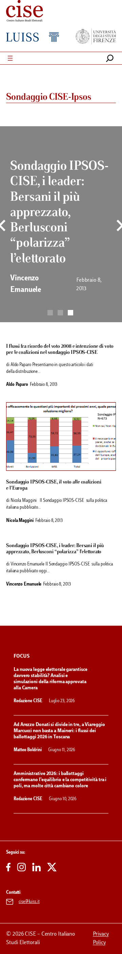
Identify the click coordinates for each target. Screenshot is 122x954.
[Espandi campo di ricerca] (110, 58)
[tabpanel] (61, 228)
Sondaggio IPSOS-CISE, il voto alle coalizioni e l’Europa (53, 485)
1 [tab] (50, 312)
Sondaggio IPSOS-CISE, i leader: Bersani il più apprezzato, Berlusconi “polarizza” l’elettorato (54, 549)
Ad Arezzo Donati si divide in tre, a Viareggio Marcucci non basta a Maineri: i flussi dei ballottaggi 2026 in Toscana (59, 731)
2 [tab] (60, 312)
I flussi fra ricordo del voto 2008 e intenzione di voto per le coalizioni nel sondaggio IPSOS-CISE (60, 349)
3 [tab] (70, 312)
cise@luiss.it (29, 902)
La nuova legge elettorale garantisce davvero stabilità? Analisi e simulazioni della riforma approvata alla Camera (50, 679)
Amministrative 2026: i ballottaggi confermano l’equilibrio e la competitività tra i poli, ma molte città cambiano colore (60, 780)
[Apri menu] (10, 58)
